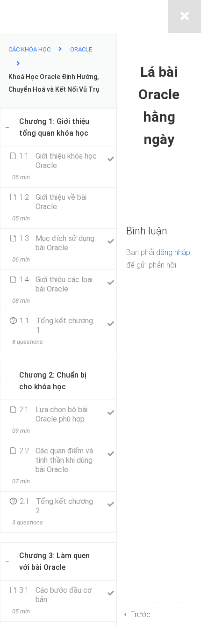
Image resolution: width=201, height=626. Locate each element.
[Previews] (110, 200)
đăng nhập (173, 252)
